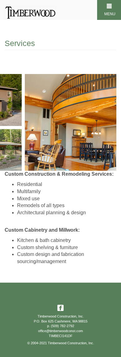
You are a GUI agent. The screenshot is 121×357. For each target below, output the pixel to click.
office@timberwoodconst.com (60, 331)
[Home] (30, 12)
